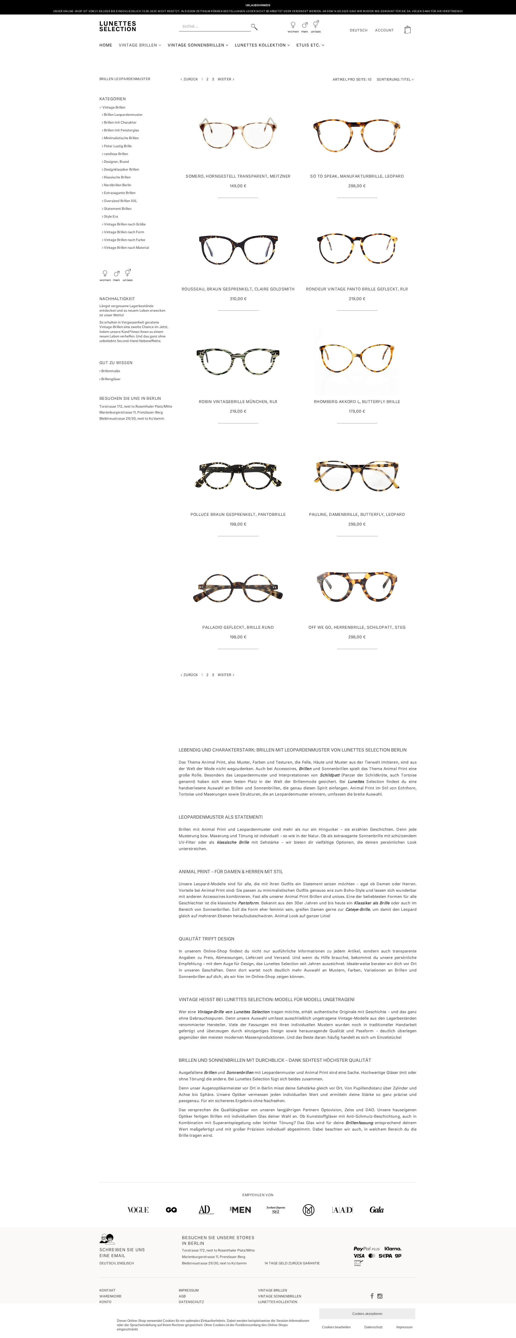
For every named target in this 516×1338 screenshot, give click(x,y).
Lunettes (356, 782)
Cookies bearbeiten (336, 1327)
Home (105, 45)
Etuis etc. (309, 45)
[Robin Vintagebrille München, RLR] (238, 361)
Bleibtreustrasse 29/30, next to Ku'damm (214, 1263)
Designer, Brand (116, 162)
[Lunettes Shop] (117, 26)
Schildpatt (330, 775)
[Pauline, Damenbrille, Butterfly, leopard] (357, 474)
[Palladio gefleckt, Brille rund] (238, 587)
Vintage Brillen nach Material (126, 248)
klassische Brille (233, 842)
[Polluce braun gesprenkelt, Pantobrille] (238, 474)
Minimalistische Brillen (121, 138)
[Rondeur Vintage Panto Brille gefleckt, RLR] (357, 249)
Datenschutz (191, 1302)
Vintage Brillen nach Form (123, 232)
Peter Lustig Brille (117, 146)
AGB (182, 1296)
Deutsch (359, 30)
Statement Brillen (117, 209)
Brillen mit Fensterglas (121, 130)
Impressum (189, 1290)
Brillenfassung (359, 1123)
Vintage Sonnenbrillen (197, 45)
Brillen (305, 769)
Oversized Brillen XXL (120, 201)
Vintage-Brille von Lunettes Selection (233, 1012)
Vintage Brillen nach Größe (124, 224)
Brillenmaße (110, 371)
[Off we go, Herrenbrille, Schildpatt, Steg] (357, 587)
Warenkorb (110, 1296)
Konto (105, 1302)
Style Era (110, 216)
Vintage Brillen (139, 45)
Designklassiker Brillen (121, 169)
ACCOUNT (384, 30)
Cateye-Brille (357, 910)
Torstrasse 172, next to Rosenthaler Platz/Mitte (218, 1250)
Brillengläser (111, 379)
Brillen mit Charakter (120, 122)
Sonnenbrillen (240, 1073)
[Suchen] (254, 27)
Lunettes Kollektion (261, 45)
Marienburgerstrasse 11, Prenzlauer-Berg (213, 1257)
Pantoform (248, 903)
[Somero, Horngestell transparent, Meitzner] (238, 136)
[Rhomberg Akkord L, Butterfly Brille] (357, 361)
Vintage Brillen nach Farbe (124, 240)
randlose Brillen (115, 154)
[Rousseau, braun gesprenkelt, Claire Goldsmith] (238, 249)
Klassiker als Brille (372, 903)
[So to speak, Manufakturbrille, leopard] (357, 136)
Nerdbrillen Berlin (117, 185)
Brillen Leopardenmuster (123, 115)
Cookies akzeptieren (367, 1314)
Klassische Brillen (117, 177)
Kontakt (107, 1290)
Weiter (225, 79)
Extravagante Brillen (119, 193)
